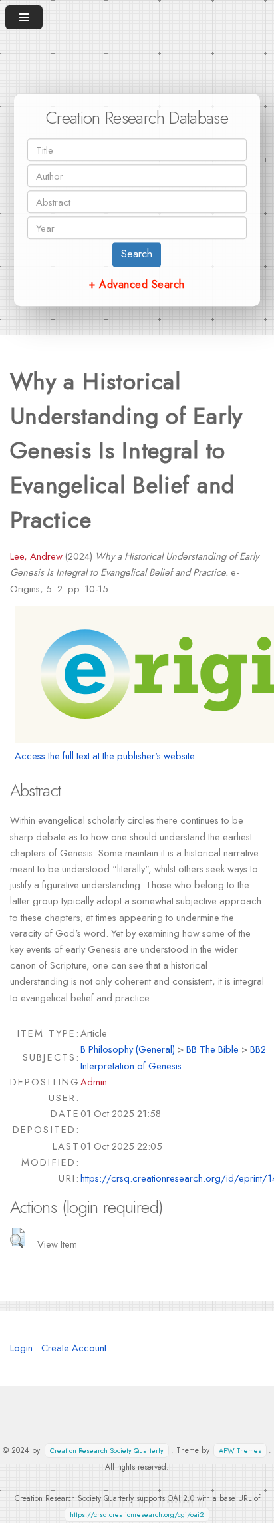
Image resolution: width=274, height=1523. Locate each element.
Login (21, 1348)
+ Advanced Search (136, 284)
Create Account (73, 1348)
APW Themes (240, 1451)
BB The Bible (212, 1049)
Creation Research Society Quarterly (107, 1451)
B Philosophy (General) (127, 1049)
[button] (17, 1238)
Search (136, 253)
